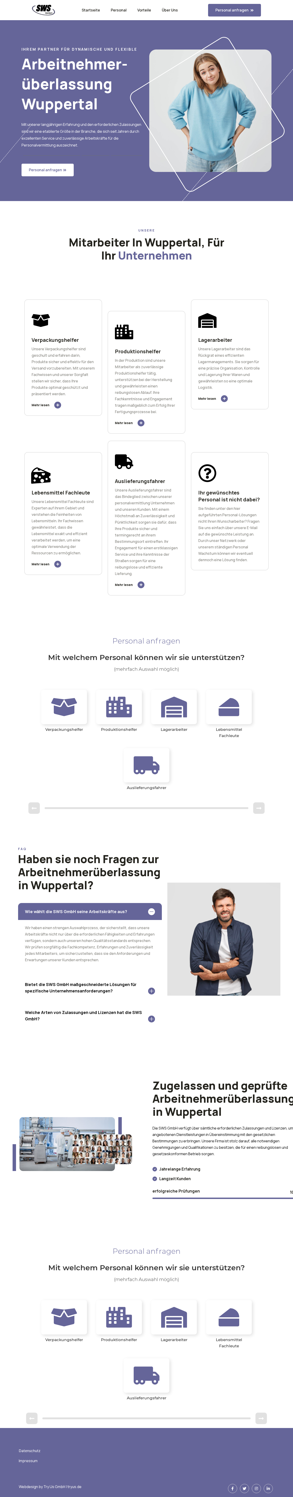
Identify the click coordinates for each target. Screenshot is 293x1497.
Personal (119, 10)
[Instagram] (256, 1488)
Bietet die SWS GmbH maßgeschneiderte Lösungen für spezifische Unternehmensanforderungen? (80, 988)
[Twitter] (244, 1488)
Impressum (28, 1460)
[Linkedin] (268, 1488)
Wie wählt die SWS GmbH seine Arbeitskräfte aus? (76, 911)
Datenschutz (30, 1450)
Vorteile (144, 10)
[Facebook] (232, 1488)
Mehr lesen (41, 405)
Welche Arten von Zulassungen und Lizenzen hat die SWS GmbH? (83, 1016)
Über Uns (170, 10)
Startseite (91, 10)
